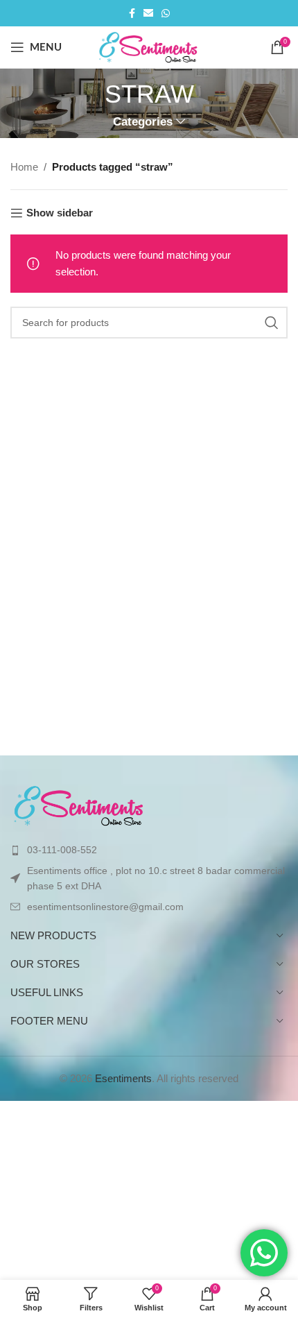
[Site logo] (149, 46)
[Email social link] (148, 13)
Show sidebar (59, 213)
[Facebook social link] (132, 13)
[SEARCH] (272, 323)
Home (24, 167)
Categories (143, 122)
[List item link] (149, 849)
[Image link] (79, 805)
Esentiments (123, 1078)
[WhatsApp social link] (165, 13)
